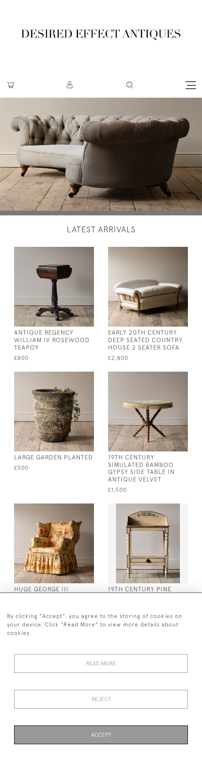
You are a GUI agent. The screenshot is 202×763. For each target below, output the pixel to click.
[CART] (11, 85)
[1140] (69, 253)
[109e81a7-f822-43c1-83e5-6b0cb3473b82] (163, 510)
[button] (70, 85)
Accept (101, 735)
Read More (101, 663)
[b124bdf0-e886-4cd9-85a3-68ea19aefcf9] (69, 378)
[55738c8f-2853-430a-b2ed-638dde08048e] (69, 510)
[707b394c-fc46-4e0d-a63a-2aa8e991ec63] (163, 378)
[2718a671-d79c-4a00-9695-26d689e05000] (163, 253)
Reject (101, 699)
